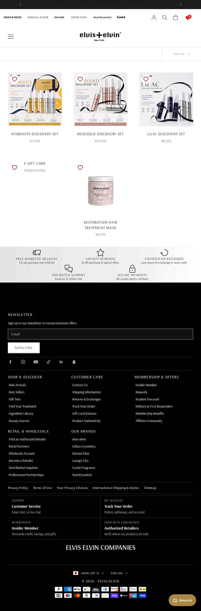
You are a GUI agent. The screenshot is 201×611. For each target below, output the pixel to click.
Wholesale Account (22, 453)
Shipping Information (86, 392)
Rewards (141, 392)
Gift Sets (15, 399)
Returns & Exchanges (86, 399)
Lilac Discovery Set (166, 134)
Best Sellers (17, 392)
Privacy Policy (18, 488)
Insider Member (146, 385)
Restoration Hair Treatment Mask (100, 225)
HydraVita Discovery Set (34, 134)
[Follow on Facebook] (10, 361)
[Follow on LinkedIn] (61, 361)
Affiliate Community (149, 421)
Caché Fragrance (83, 467)
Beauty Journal (19, 421)
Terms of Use (42, 488)
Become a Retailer (21, 460)
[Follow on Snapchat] (74, 361)
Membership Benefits (150, 413)
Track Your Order (83, 406)
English (117, 573)
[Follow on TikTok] (48, 361)
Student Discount (147, 399)
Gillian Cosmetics (84, 446)
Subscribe (24, 348)
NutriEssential (82, 475)
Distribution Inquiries (23, 467)
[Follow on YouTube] (35, 361)
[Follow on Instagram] (23, 361)
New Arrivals (17, 385)
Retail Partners (19, 446)
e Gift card (35, 163)
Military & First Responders (154, 406)
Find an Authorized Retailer (27, 439)
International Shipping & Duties (116, 488)
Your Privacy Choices (72, 488)
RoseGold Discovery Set (100, 134)
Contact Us (80, 385)
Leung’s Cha (80, 460)
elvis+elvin (79, 439)
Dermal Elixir (80, 453)
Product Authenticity (86, 421)
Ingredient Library (21, 413)
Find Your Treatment (22, 406)
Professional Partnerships (26, 475)
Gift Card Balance (84, 413)
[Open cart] (183, 17)
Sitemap (150, 488)
